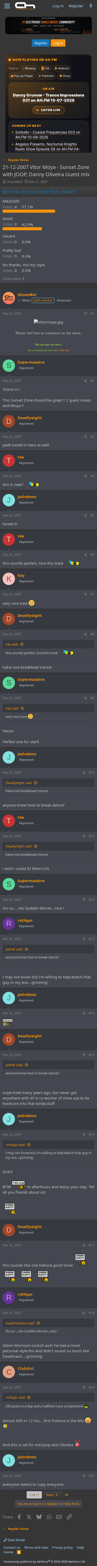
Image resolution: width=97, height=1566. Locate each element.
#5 (92, 515)
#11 (91, 836)
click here (64, 350)
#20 (91, 1476)
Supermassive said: (20, 1323)
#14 (91, 1013)
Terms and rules (36, 1547)
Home (8, 1552)
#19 (91, 1387)
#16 (91, 1134)
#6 (92, 554)
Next (50, 1495)
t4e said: (12, 644)
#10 (91, 772)
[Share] (85, 314)
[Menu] (7, 6)
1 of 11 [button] (34, 1495)
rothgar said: (15, 1144)
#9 (92, 698)
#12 (91, 899)
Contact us (12, 1547)
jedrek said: (14, 949)
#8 (92, 634)
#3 (92, 436)
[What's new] (91, 6)
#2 (92, 381)
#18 (91, 1313)
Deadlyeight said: (19, 782)
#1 (92, 313)
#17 (91, 1245)
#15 (91, 1055)
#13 (91, 939)
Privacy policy (62, 1547)
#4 (92, 476)
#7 (92, 594)
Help (80, 1547)
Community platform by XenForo (45, 1561)
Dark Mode (16, 1540)
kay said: (12, 708)
